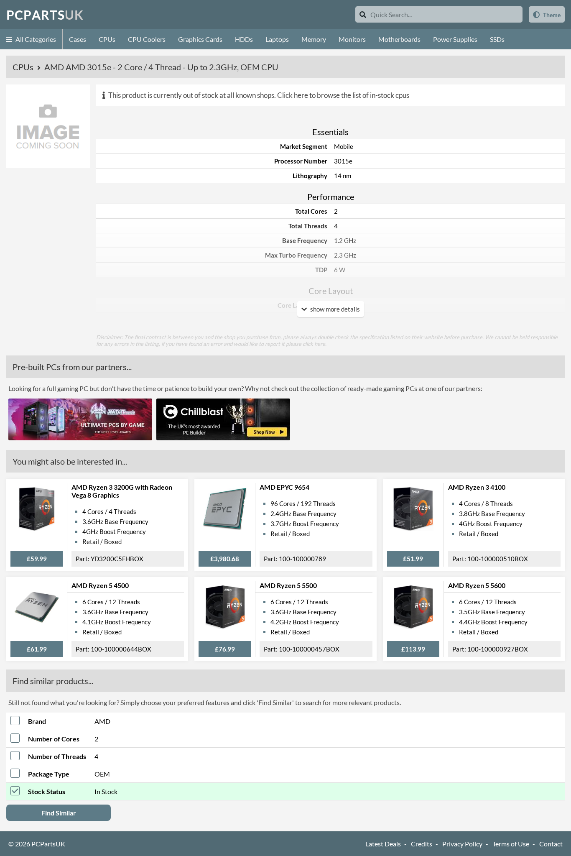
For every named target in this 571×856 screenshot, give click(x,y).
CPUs (107, 39)
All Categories (35, 39)
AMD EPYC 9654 (284, 487)
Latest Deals (383, 844)
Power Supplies (455, 39)
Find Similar (58, 813)
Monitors (352, 39)
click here (314, 343)
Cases (77, 39)
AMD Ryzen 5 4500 (100, 585)
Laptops (277, 39)
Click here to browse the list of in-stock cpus (343, 95)
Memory (313, 39)
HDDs (244, 39)
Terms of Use (510, 844)
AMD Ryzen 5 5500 (288, 585)
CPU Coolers (147, 39)
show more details (334, 309)
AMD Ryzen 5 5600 (476, 585)
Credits (421, 844)
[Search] (362, 14)
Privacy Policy (462, 844)
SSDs (497, 39)
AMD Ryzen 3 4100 (476, 487)
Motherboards (399, 39)
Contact (551, 844)
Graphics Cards (200, 39)
